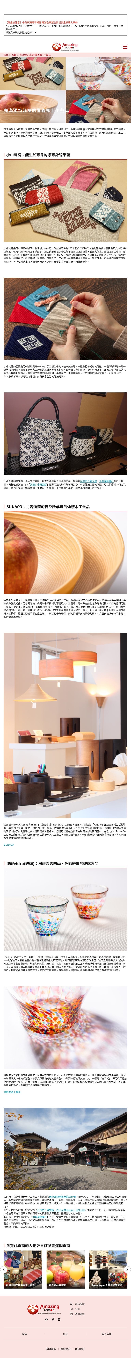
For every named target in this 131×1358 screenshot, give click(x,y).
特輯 (14, 55)
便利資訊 (80, 1349)
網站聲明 (65, 1349)
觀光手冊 (106, 1334)
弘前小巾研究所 (38, 484)
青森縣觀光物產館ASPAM (62, 1196)
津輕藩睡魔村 (106, 481)
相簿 (24, 1334)
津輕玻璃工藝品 (12, 1092)
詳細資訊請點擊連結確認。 (19, 32)
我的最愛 (80, 1314)
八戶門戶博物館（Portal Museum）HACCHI (61, 1210)
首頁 (6, 55)
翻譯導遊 (51, 1349)
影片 (65, 1334)
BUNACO (9, 844)
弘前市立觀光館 (88, 481)
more (7, 1252)
